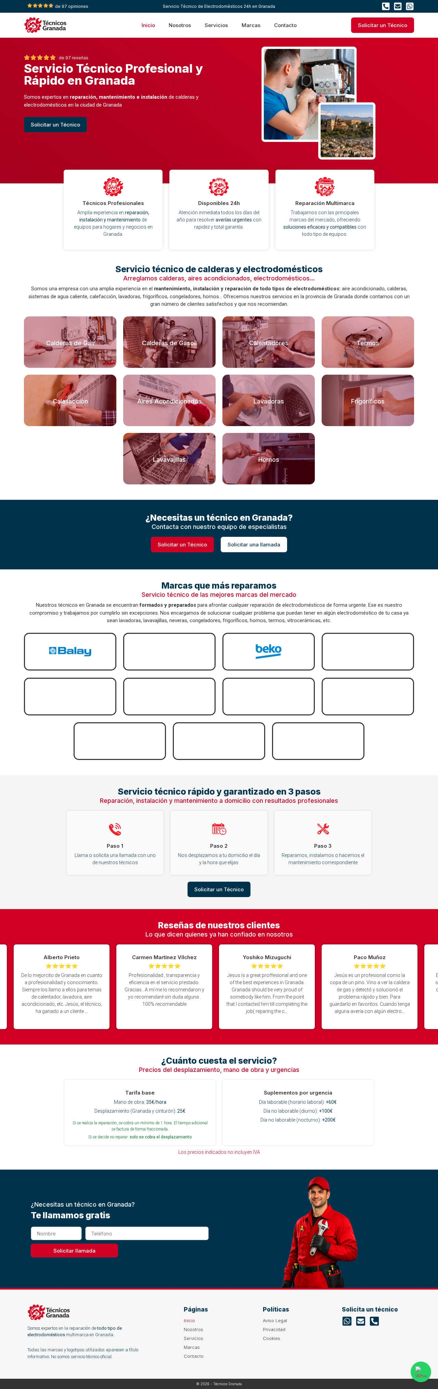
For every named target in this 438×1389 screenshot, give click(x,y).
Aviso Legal (275, 1320)
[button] (395, 986)
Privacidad (274, 1329)
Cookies (271, 1338)
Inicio (148, 25)
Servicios (216, 25)
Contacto (285, 25)
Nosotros (180, 25)
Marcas (251, 25)
